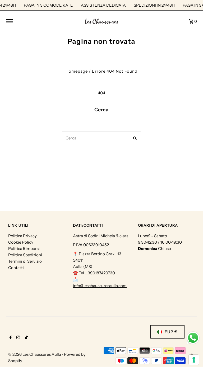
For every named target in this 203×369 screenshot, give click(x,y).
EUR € (171, 331)
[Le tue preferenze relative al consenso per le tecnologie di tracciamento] (194, 360)
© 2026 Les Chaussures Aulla (35, 354)
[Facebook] (10, 338)
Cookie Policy (20, 242)
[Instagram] (17, 338)
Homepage (77, 71)
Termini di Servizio (25, 261)
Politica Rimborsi (24, 248)
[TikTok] (26, 338)
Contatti (16, 267)
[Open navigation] (44, 21)
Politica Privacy (22, 235)
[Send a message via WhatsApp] (193, 338)
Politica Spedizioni (25, 254)
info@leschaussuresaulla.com (100, 285)
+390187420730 (100, 272)
